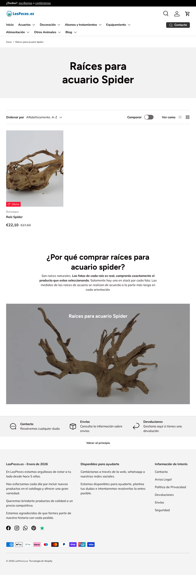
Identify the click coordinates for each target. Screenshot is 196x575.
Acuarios (24, 25)
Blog (68, 32)
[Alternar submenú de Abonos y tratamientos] (100, 24)
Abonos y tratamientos (81, 25)
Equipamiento (116, 25)
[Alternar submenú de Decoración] (58, 24)
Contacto (161, 472)
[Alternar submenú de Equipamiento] (129, 24)
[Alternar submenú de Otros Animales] (59, 32)
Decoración (48, 25)
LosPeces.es (21, 560)
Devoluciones (164, 495)
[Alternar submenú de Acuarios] (33, 24)
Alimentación (15, 32)
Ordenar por (15, 117)
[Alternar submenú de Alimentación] (28, 32)
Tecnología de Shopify (40, 560)
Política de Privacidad (170, 487)
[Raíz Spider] (34, 168)
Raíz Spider (14, 217)
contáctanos (43, 3)
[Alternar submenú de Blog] (75, 32)
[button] (187, 14)
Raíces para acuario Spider (29, 41)
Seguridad (162, 510)
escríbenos (25, 3)
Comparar (134, 117)
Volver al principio (98, 443)
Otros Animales (45, 32)
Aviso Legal (163, 479)
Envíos (159, 502)
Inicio (10, 25)
